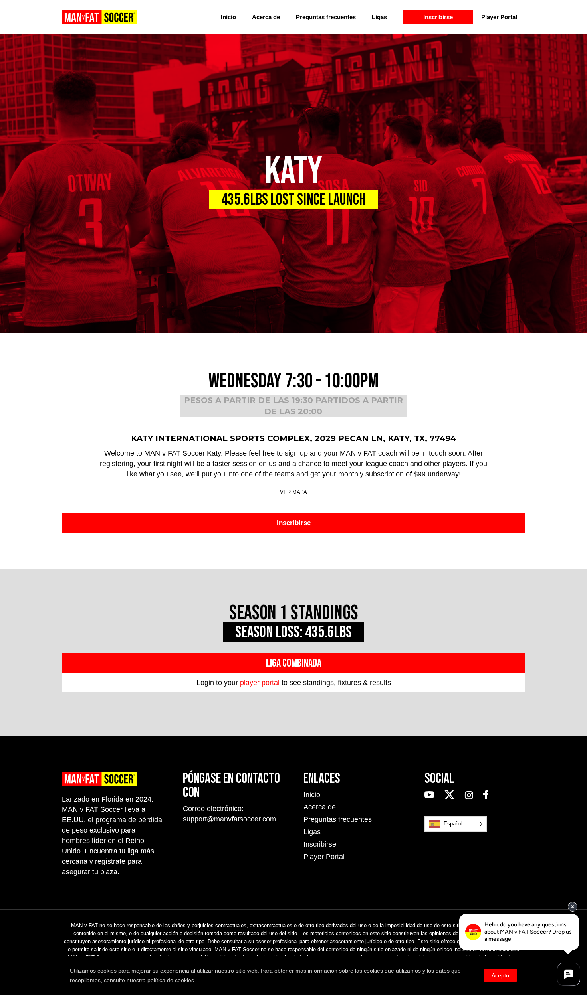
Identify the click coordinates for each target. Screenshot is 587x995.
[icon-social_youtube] (431, 795)
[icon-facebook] (485, 795)
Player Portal (499, 17)
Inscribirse (438, 17)
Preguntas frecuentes (326, 17)
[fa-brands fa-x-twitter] (451, 795)
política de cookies (170, 980)
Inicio (228, 17)
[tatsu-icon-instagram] (471, 795)
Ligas (379, 17)
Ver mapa (293, 492)
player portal (260, 683)
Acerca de (266, 17)
